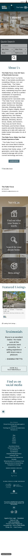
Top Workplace (14, 483)
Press (14, 469)
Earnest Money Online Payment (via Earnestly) (14, 490)
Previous (2, 299)
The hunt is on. (14, 461)
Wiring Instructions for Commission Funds (14, 493)
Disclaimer (20, 550)
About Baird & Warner (14, 478)
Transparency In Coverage (14, 496)
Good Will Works (14, 481)
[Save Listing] (24, 293)
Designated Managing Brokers (14, 485)
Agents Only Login (10, 550)
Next (25, 299)
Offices (14, 470)
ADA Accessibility (14, 554)
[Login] (26, 2)
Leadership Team (14, 487)
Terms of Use (14, 552)
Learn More (14, 161)
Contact (14, 474)
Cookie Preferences (6, 554)
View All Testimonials (14, 400)
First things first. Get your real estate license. (14, 459)
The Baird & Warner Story (14, 479)
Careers (14, 472)
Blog (14, 467)
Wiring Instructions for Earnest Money (14, 494)
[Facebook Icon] (14, 539)
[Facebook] (3, 443)
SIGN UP (23, 2)
